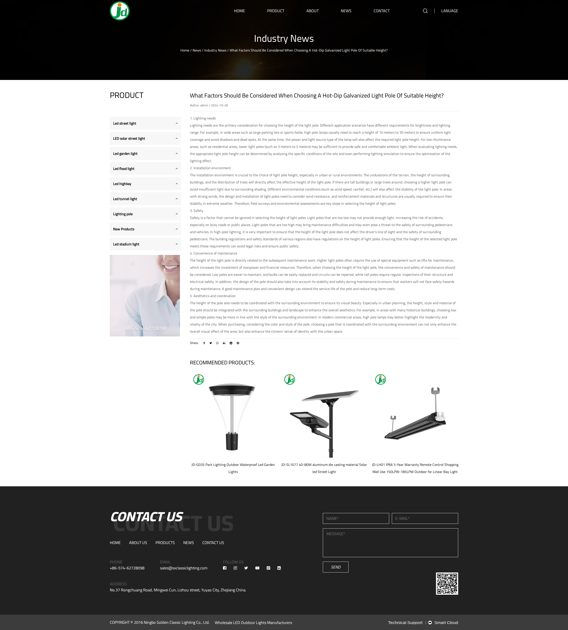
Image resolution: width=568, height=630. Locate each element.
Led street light (124, 123)
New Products (123, 229)
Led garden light (125, 153)
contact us (213, 542)
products (165, 542)
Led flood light (123, 168)
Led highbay (122, 183)
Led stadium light (126, 244)
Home (239, 10)
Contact (382, 10)
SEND (336, 567)
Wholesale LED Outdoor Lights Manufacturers (253, 622)
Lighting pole (123, 214)
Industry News (349, 20)
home (115, 542)
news (188, 542)
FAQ (310, 20)
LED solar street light (280, 20)
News (346, 10)
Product (275, 10)
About (312, 10)
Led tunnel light (125, 198)
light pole (311, 125)
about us (138, 542)
